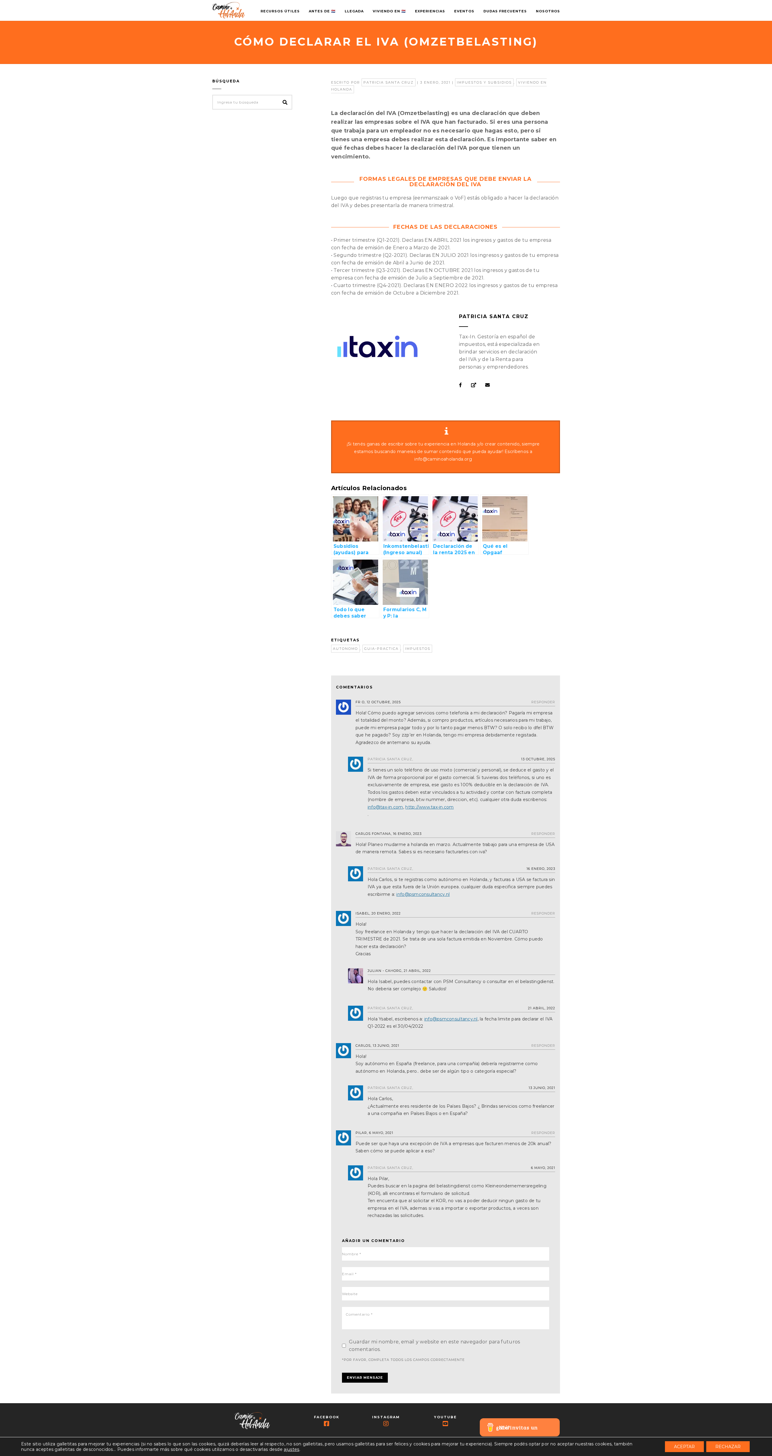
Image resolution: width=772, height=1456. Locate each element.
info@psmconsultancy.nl (423, 894)
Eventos (464, 11)
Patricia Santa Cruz (388, 82)
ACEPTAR (684, 1446)
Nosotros (548, 11)
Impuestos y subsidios (484, 82)
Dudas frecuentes (505, 11)
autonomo (345, 649)
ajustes (291, 1449)
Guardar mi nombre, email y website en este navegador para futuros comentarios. (434, 1345)
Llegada (354, 11)
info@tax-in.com (385, 807)
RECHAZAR (728, 1446)
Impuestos (417, 649)
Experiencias (430, 11)
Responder (543, 702)
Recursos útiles (280, 11)
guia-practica (381, 649)
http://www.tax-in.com (429, 807)
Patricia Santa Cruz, (390, 759)
